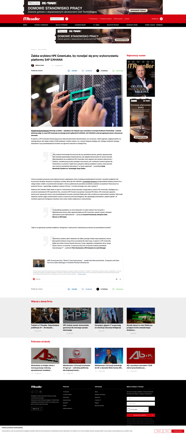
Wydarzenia (97, 397)
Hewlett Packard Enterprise (40, 131)
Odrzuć (167, 431)
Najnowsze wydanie (99, 405)
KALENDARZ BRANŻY (80, 25)
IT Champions (66, 391)
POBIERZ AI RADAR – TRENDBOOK (154, 25)
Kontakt (127, 19)
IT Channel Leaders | (106, 19)
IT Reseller (33, 49)
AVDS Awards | (118, 19)
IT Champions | (93, 19)
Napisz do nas (36, 408)
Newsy (96, 391)
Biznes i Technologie (42, 49)
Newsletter (65, 403)
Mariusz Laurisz (39, 65)
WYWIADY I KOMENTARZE (41, 25)
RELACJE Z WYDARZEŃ (61, 25)
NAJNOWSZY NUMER (132, 25)
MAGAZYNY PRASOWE (113, 25)
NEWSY (25, 25)
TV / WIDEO (96, 25)
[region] (93, 430)
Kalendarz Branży (67, 400)
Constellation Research (89, 181)
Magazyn (97, 403)
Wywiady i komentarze (100, 394)
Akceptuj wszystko (178, 431)
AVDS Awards (66, 397)
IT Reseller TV (98, 400)
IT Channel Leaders (67, 394)
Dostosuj (159, 431)
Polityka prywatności (67, 408)
